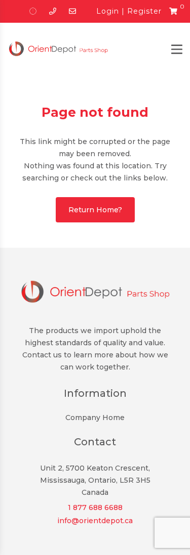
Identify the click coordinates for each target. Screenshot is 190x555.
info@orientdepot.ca (95, 520)
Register (144, 11)
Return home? (95, 209)
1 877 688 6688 (95, 507)
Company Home (95, 417)
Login (107, 11)
